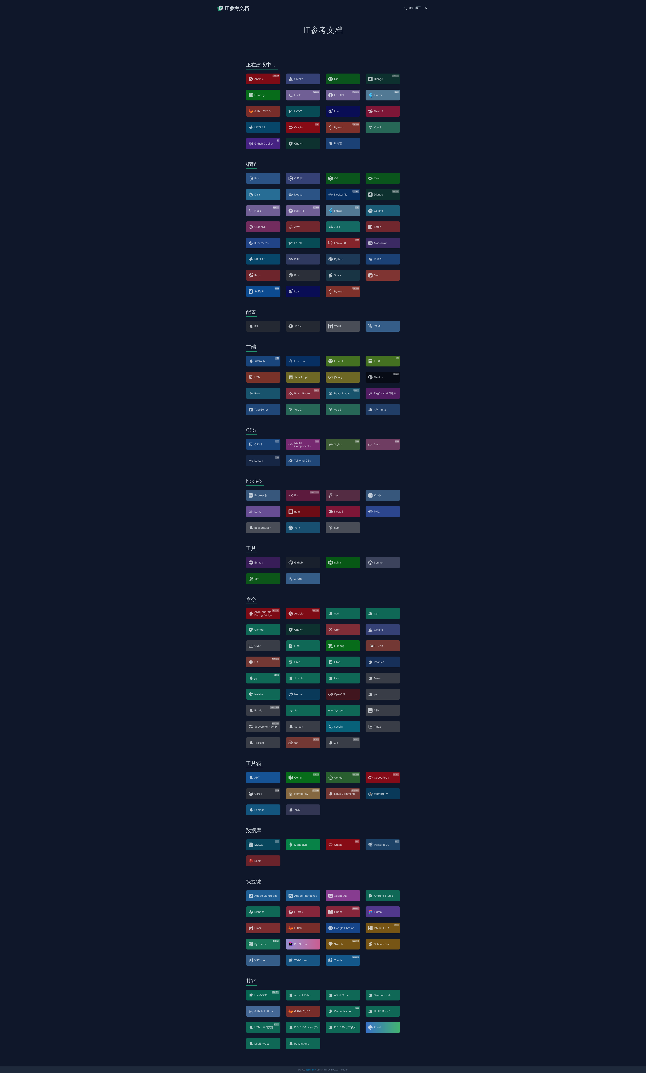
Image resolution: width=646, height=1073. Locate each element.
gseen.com (311, 1069)
